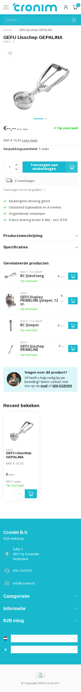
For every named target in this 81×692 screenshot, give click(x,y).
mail (43, 386)
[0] (75, 7)
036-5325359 (62, 386)
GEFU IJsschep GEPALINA (35, 30)
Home (7, 30)
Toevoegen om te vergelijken (22, 190)
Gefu (7, 41)
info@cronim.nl (24, 583)
